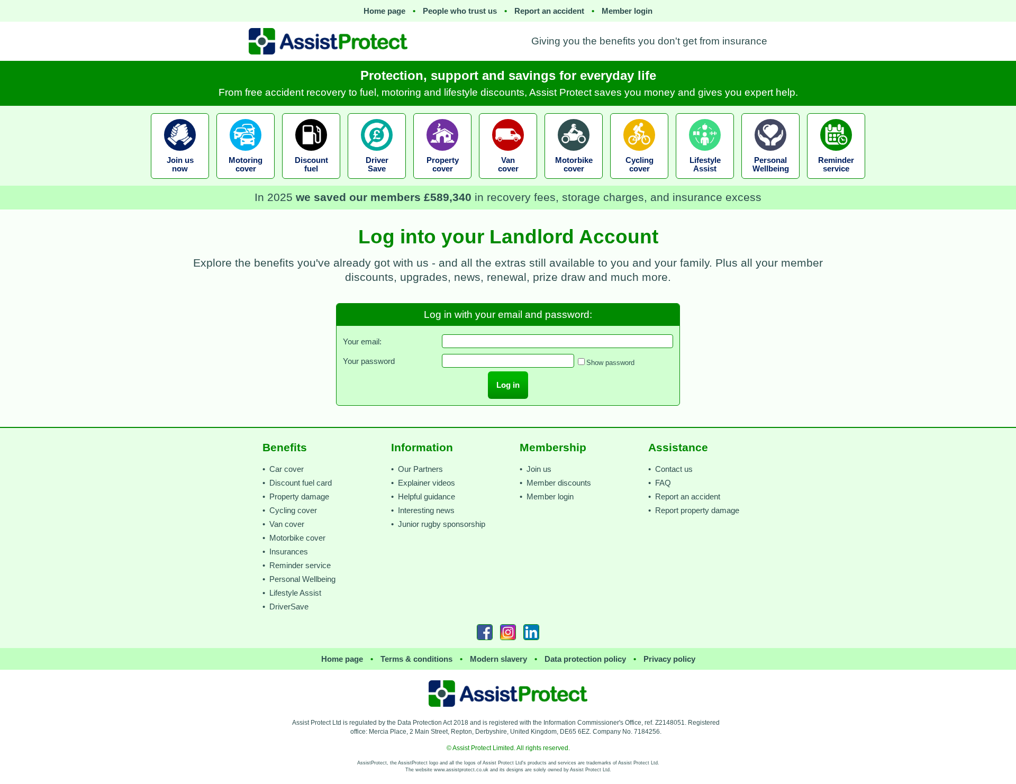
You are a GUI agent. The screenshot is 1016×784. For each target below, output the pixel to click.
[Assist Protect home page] (508, 693)
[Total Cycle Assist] (639, 182)
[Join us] (180, 182)
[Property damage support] (442, 182)
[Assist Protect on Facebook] (484, 632)
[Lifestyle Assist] (705, 182)
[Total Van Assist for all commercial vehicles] (508, 182)
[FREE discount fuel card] (311, 182)
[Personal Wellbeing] (770, 182)
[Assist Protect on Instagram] (508, 632)
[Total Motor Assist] (245, 182)
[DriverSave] (377, 182)
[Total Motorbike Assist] (573, 182)
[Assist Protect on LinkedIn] (531, 632)
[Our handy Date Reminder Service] (836, 182)
